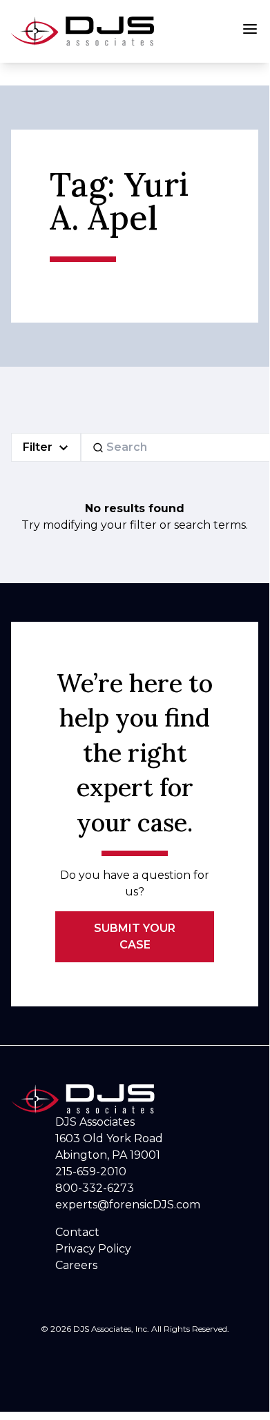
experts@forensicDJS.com (127, 1204)
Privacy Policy (93, 1248)
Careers (76, 1265)
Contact (77, 1232)
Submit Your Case (134, 936)
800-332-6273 (94, 1188)
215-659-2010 (90, 1171)
